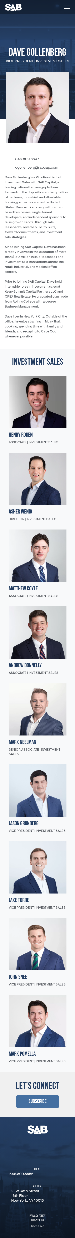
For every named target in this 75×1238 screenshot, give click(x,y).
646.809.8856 (21, 1174)
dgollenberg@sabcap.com (36, 168)
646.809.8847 (27, 159)
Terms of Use (37, 1220)
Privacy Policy (38, 1216)
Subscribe (38, 1101)
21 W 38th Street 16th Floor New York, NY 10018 (27, 1196)
